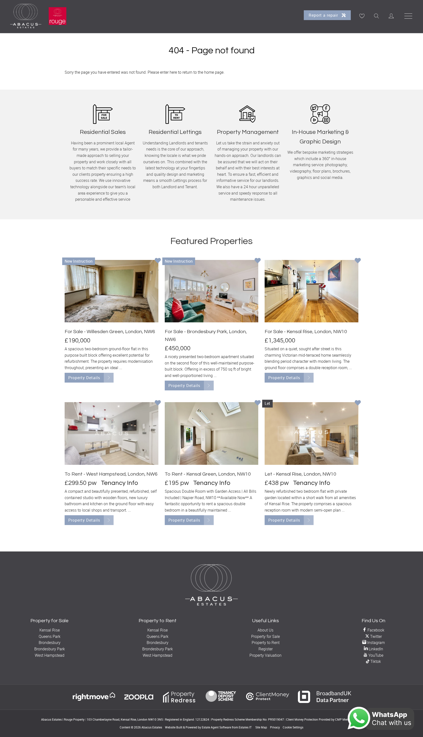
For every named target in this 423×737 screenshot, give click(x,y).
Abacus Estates (151, 727)
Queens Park (49, 636)
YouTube (375, 655)
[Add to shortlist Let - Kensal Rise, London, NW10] (358, 403)
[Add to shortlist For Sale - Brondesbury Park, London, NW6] (258, 261)
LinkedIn (375, 649)
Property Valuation (265, 655)
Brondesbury (49, 642)
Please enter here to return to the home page (185, 72)
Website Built (173, 727)
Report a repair (324, 15)
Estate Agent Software (216, 727)
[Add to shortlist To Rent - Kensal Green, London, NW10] (258, 403)
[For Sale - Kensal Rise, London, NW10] (311, 291)
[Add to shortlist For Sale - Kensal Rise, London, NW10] (358, 261)
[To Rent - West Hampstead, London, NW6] (111, 433)
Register (265, 649)
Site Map (261, 727)
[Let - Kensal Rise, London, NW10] (311, 433)
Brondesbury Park (49, 649)
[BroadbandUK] (325, 701)
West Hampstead (49, 655)
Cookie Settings (293, 727)
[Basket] (362, 16)
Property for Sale (265, 636)
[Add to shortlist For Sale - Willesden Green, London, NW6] (158, 261)
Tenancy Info (119, 483)
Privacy (275, 727)
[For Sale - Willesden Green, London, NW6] (111, 291)
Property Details (84, 377)
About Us (265, 630)
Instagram (375, 642)
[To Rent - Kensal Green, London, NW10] (211, 433)
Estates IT (245, 727)
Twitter (375, 636)
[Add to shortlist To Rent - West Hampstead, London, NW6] (158, 403)
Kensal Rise (49, 630)
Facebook (375, 630)
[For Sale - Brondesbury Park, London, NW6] (211, 291)
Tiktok (375, 661)
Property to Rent (266, 642)
